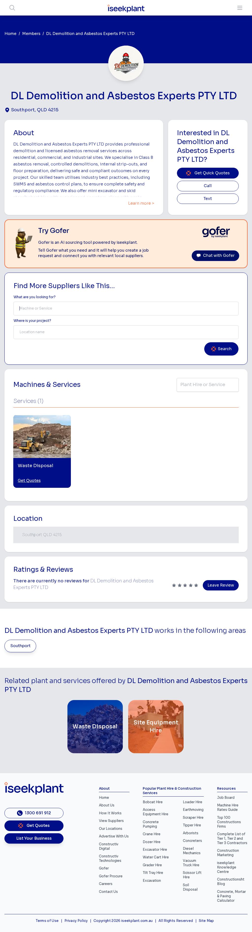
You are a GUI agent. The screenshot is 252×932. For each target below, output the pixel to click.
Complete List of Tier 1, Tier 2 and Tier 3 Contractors (232, 838)
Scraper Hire (193, 818)
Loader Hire (192, 802)
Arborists (190, 833)
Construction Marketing (228, 853)
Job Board (226, 798)
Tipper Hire (192, 825)
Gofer (104, 868)
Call (208, 185)
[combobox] (126, 308)
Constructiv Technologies (110, 858)
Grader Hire (152, 865)
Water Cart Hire (156, 857)
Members (31, 33)
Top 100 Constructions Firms (229, 822)
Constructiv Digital (108, 846)
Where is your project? (32, 321)
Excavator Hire (155, 850)
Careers (105, 884)
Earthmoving (193, 810)
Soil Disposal (190, 887)
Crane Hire (151, 834)
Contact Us (108, 892)
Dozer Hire (151, 842)
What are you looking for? (35, 297)
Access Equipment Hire (155, 812)
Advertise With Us (114, 836)
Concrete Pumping (151, 824)
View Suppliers (111, 821)
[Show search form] (12, 7)
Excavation (152, 881)
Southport (20, 645)
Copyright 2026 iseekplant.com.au (123, 921)
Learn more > (141, 203)
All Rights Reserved (175, 921)
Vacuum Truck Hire (191, 863)
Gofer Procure (111, 876)
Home (10, 33)
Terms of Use (47, 921)
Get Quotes (29, 480)
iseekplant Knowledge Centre (226, 867)
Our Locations (110, 829)
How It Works (110, 813)
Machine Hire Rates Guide (227, 807)
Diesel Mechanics (192, 851)
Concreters (192, 841)
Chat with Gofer (219, 255)
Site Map (206, 921)
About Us (106, 805)
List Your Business (34, 838)
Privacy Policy (76, 921)
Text (208, 198)
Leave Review (220, 585)
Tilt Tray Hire (153, 873)
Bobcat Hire (153, 802)
